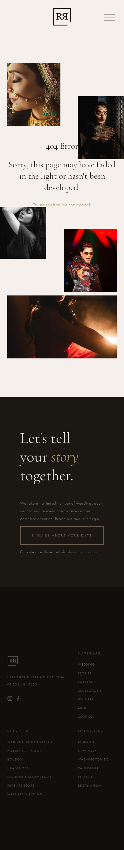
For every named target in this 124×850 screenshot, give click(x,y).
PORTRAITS (87, 682)
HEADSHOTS (17, 768)
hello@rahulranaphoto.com (77, 552)
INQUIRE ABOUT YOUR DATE (62, 535)
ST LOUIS (85, 777)
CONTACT (86, 717)
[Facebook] (18, 698)
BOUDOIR (15, 759)
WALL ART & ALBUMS (24, 794)
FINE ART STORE (20, 786)
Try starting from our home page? (62, 205)
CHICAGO (86, 742)
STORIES (85, 673)
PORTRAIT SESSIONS (24, 751)
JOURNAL (86, 699)
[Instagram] (9, 698)
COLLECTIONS (90, 691)
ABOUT (83, 708)
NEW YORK (87, 751)
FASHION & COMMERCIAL (29, 777)
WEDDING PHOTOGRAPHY (29, 742)
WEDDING (86, 665)
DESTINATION (89, 786)
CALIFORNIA (88, 768)
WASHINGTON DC (93, 759)
